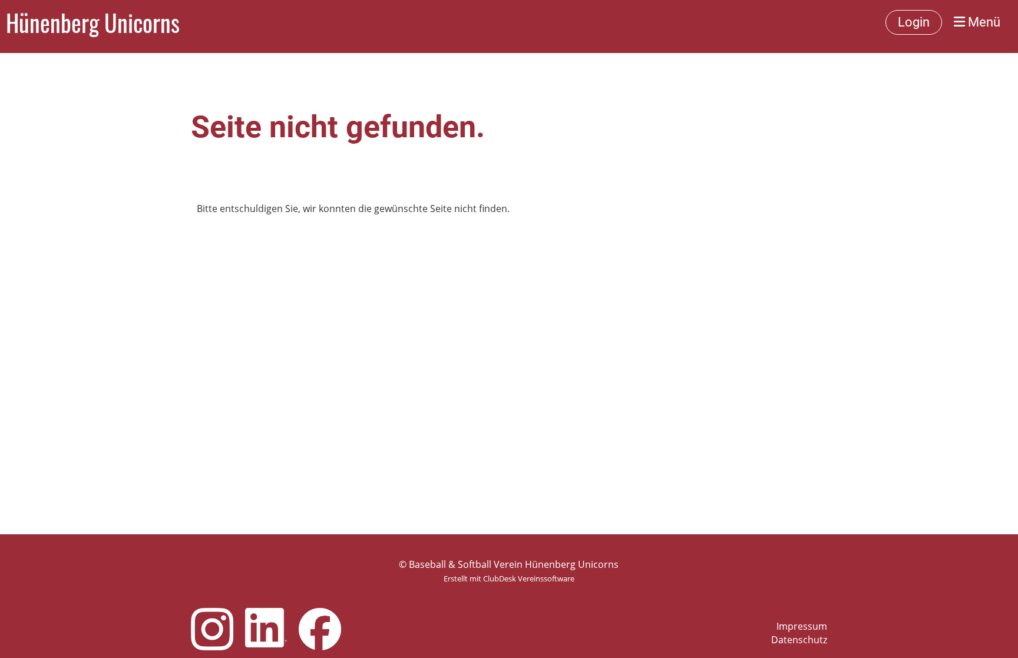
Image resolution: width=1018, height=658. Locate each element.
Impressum (801, 626)
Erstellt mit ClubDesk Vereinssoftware (509, 578)
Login (914, 22)
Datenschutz (799, 639)
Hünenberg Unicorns (93, 22)
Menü (982, 22)
